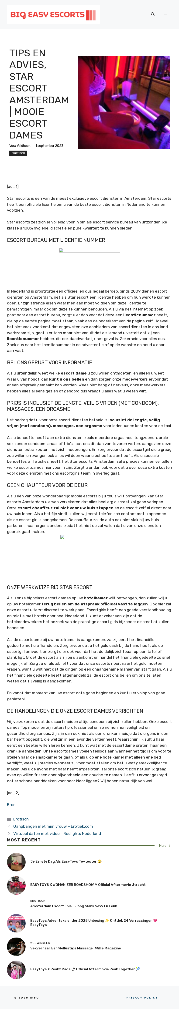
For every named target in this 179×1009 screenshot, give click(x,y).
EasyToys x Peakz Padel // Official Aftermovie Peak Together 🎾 (85, 969)
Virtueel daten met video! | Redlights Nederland (57, 833)
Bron (11, 804)
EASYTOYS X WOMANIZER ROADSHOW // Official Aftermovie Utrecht (88, 885)
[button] (152, 14)
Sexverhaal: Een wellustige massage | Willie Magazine (75, 948)
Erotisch (18, 153)
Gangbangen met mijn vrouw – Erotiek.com (53, 826)
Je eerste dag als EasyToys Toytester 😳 (66, 861)
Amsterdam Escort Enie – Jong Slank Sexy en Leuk (73, 906)
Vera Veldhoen (20, 146)
